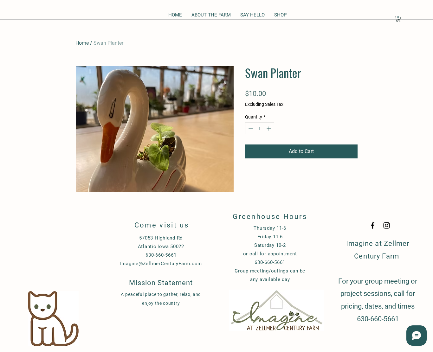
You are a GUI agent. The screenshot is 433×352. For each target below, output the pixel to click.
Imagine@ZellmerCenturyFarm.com (161, 263)
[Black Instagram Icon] (386, 225)
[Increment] (269, 128)
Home (82, 43)
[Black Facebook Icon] (372, 225)
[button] (398, 19)
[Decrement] (250, 128)
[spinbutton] (259, 128)
